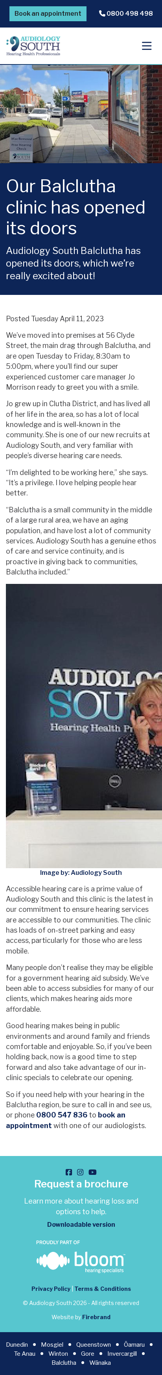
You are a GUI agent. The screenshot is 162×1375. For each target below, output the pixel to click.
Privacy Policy (50, 1288)
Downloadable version (81, 1224)
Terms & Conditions (102, 1288)
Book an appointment (48, 13)
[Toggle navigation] (146, 46)
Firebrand (96, 1317)
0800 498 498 (129, 13)
